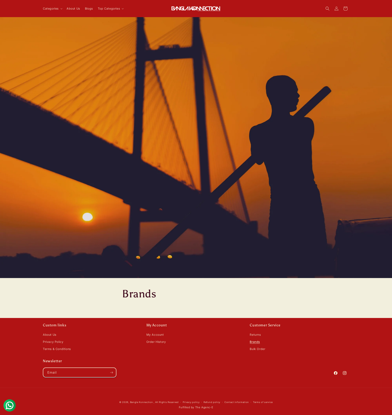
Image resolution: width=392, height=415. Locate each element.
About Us (49, 334)
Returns (255, 334)
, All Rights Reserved (166, 402)
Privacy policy (191, 402)
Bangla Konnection (141, 402)
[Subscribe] (111, 372)
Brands (255, 341)
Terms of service (263, 402)
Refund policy (212, 402)
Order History (156, 341)
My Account (155, 334)
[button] (52, 8)
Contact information (236, 402)
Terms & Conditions (57, 349)
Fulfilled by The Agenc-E (196, 407)
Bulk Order (257, 349)
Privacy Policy (53, 341)
